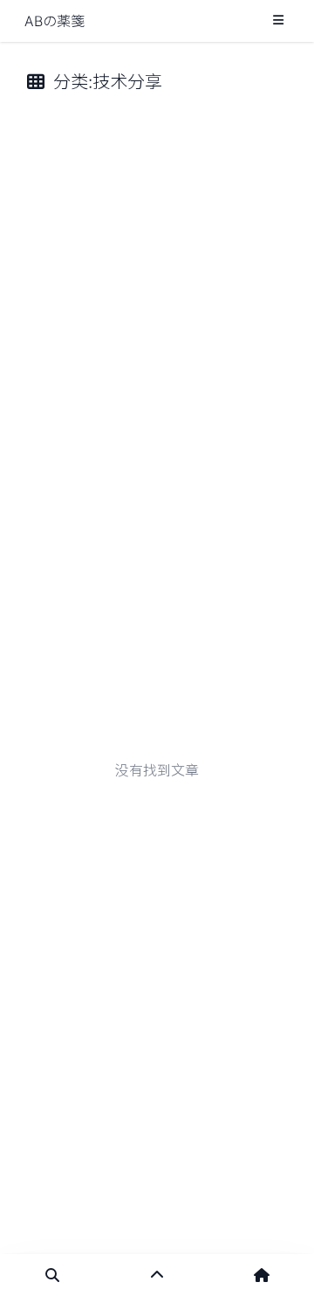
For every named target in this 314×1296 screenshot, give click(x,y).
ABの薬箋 (54, 21)
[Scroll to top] (157, 1275)
